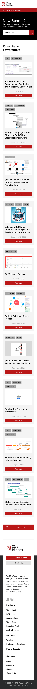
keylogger (20, 293)
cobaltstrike (19, 106)
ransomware (16, 58)
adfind (8, 382)
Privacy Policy (23, 686)
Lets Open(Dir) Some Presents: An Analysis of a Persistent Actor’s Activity (17, 230)
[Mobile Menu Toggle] (33, 4)
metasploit (9, 204)
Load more (20, 527)
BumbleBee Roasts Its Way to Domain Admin (18, 459)
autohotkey (10, 293)
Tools (19, 338)
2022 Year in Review (15, 274)
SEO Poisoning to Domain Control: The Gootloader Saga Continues (17, 182)
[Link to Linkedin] (7, 599)
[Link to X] (11, 599)
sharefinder (10, 338)
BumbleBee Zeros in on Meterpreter (16, 410)
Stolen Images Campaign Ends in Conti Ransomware (18, 503)
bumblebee (17, 382)
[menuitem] (18, 618)
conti (26, 479)
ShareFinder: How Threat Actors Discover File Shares (18, 362)
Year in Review (11, 251)
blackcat (9, 106)
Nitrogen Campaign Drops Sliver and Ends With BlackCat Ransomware (17, 135)
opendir (18, 204)
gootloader (10, 157)
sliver (26, 204)
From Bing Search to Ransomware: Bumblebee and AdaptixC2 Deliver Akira (18, 84)
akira (7, 58)
